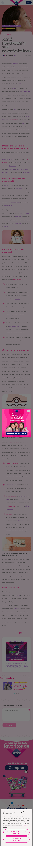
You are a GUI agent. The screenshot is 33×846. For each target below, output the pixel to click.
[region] (16, 827)
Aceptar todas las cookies (16, 832)
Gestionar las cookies (17, 839)
